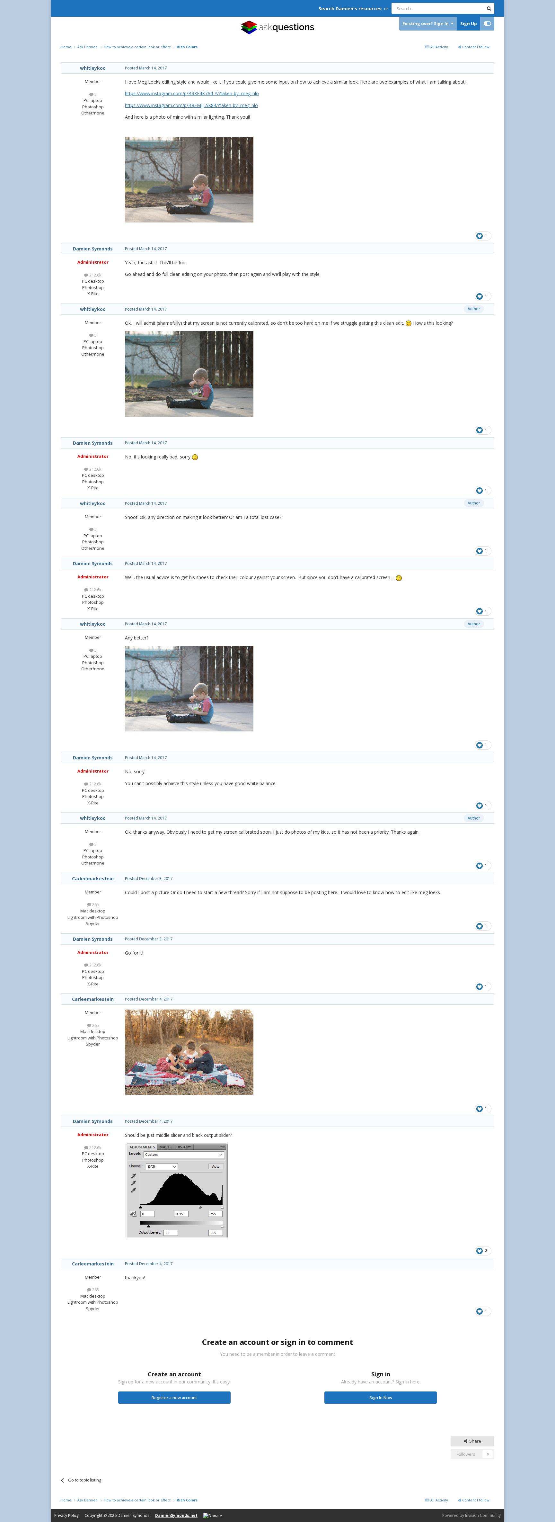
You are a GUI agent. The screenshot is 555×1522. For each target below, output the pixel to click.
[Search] (488, 8)
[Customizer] (487, 24)
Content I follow (475, 46)
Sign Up (468, 23)
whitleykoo (93, 68)
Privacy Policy (66, 1515)
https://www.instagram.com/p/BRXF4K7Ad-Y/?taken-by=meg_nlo (192, 93)
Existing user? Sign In (426, 23)
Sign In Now (380, 1397)
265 (95, 904)
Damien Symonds (93, 249)
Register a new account (174, 1397)
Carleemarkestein (93, 878)
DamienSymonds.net (176, 1515)
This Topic (465, 8)
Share (474, 1441)
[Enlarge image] (176, 1190)
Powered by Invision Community (471, 1515)
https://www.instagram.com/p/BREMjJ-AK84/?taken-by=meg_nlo (191, 105)
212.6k (94, 275)
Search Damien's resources (350, 8)
